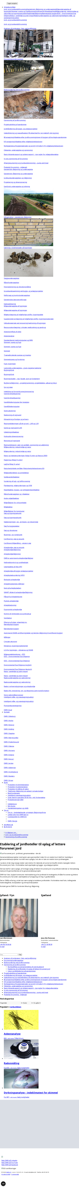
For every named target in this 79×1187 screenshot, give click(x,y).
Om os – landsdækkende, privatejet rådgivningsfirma (27, 812)
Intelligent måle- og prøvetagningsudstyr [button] (19, 697)
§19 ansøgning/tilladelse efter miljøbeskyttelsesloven (23, 982)
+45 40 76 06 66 (5, 944)
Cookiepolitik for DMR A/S (17, 817)
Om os (6, 810)
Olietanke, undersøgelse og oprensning (18, 986)
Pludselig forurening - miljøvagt (15, 995)
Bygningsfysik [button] (9, 370)
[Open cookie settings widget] (3, 1183)
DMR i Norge (12, 821)
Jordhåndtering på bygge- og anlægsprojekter (20, 975)
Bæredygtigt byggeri (49, 13)
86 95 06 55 (8, 827)
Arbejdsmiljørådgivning (33, 13)
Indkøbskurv (12, 804)
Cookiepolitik (15, 1174)
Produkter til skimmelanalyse (18, 785)
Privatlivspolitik (5, 1174)
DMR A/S (8, 1172)
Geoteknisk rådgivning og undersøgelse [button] (18, 169)
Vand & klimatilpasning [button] (12, 394)
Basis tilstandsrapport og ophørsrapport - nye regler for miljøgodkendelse (31, 988)
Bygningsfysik (34, 11)
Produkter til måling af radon (18, 789)
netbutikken (15, 1007)
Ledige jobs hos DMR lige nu (18, 815)
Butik (6, 782)
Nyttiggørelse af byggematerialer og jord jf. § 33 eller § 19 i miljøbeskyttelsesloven (33, 984)
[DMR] (3, 3)
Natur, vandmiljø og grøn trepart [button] (16, 671)
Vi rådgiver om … (11, 833)
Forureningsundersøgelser (13, 960)
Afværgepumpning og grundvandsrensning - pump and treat (26, 992)
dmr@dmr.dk (8, 825)
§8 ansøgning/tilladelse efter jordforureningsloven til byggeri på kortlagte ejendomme (35, 980)
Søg (20, 954)
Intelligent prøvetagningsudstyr (19, 795)
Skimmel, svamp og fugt (20, 11)
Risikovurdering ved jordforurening (16, 962)
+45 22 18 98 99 (46, 944)
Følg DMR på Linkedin (9, 1160)
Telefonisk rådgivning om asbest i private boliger (25, 791)
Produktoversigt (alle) (15, 800)
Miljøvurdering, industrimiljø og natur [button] (17, 447)
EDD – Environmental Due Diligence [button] (17, 656)
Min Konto (11, 806)
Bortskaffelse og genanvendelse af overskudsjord (26, 967)
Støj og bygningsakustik (16, 13)
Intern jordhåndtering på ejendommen (22, 971)
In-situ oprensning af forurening (16, 990)
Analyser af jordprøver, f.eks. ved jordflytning (20, 958)
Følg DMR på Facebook (9, 1165)
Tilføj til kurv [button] (19, 1038)
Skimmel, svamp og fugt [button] (12, 342)
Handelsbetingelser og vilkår (18, 808)
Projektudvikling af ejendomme (15, 973)
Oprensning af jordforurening (16, 837)
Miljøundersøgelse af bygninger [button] (15, 306)
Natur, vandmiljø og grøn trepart (22, 16)
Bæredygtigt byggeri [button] (11, 624)
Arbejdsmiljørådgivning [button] (12, 550)
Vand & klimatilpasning (47, 11)
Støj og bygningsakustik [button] (12, 513)
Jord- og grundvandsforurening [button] (15, 20)
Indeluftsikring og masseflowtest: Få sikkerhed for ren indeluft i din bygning (31, 977)
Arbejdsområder (10, 7)
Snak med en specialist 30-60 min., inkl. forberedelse (26, 797)
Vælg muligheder (23, 1068)
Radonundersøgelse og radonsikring (47, 16)
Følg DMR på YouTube (9, 1163)
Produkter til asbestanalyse (18, 787)
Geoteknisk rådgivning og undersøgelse (41, 9)
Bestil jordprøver (14, 793)
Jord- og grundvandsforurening (15, 9)
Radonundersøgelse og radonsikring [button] (17, 678)
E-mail (2, 947)
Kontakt (7, 712)
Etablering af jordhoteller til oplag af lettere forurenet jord (29, 969)
